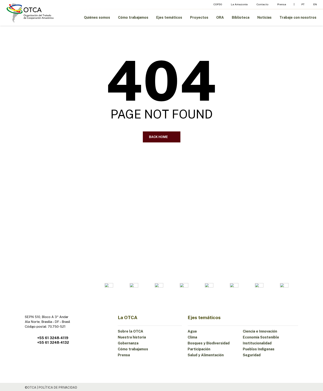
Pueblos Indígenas (258, 349)
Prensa (124, 355)
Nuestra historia (132, 337)
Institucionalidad (257, 343)
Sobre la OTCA (130, 331)
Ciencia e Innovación (260, 331)
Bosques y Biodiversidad (209, 343)
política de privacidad (57, 387)
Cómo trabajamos (133, 349)
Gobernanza (128, 343)
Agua (192, 331)
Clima (192, 337)
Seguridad (252, 355)
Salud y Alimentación (206, 355)
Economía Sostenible (261, 337)
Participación (199, 349)
